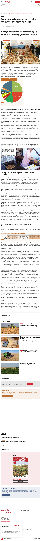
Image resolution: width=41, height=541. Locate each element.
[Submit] (39, 5)
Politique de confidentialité (26, 529)
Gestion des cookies (36, 538)
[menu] (2, 2)
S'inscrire (36, 383)
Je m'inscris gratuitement (8, 396)
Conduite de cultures (25, 510)
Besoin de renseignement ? (5, 521)
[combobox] (20, 5)
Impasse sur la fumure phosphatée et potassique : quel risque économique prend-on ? (28, 325)
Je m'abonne (20, 481)
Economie (23, 513)
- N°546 (17, 479)
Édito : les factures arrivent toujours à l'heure (30, 338)
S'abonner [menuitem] (38, 1)
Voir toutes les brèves (5, 449)
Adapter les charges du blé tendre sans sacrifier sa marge (29, 351)
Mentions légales (24, 527)
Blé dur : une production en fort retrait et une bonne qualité (13, 441)
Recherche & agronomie (25, 515)
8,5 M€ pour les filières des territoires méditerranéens (27, 364)
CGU (22, 524)
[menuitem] (31, 1)
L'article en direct (6, 495)
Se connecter (30, 383)
